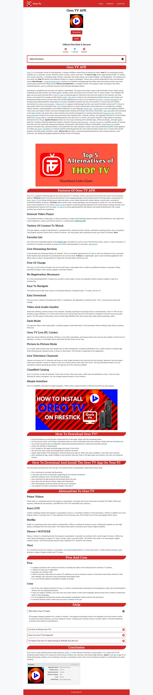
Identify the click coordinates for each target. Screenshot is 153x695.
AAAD (76, 39)
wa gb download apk (51, 81)
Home (101, 4)
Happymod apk (108, 113)
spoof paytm (93, 244)
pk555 (56, 131)
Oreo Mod (33, 300)
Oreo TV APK (34, 267)
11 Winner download (110, 99)
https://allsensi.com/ (65, 679)
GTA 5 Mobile (62, 106)
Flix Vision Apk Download (45, 104)
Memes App (98, 108)
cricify (65, 97)
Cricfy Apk (98, 99)
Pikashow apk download (79, 122)
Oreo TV (30, 72)
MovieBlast (47, 129)
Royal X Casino (60, 205)
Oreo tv (37, 3)
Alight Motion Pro (108, 124)
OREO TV (68, 652)
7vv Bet (60, 207)
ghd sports (38, 129)
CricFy (55, 95)
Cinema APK (60, 104)
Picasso (38, 118)
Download (109, 4)
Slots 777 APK (36, 200)
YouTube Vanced (96, 122)
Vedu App (71, 97)
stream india (87, 108)
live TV (36, 75)
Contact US (120, 4)
